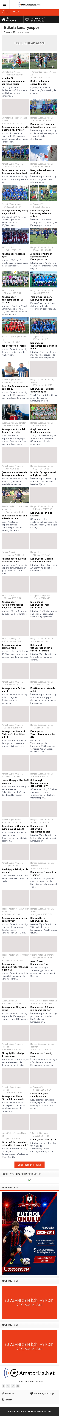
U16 (41, 336)
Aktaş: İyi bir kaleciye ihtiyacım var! (13, 1054)
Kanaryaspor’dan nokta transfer (43, 873)
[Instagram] (13, 1386)
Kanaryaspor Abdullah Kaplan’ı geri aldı (13, 430)
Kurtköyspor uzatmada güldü (42, 689)
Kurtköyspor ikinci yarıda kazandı (15, 870)
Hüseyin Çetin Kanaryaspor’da (39, 919)
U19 (41, 204)
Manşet (17, 72)
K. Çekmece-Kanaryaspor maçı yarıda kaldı (40, 604)
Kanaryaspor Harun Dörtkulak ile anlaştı (13, 1097)
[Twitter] (8, 1386)
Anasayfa (8, 32)
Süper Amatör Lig (45, 118)
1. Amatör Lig (7, 72)
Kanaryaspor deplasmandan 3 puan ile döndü (43, 345)
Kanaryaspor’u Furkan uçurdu (13, 689)
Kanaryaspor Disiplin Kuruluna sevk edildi (41, 560)
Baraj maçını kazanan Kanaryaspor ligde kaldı (14, 171)
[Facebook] (3, 1386)
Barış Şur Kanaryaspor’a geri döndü (15, 387)
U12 (41, 1087)
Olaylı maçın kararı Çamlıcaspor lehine (40, 430)
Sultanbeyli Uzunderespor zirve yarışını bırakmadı (41, 648)
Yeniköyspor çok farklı (14, 345)
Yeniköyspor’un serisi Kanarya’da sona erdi (41, 298)
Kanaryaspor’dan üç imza (41, 1054)
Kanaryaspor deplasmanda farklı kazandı (12, 299)
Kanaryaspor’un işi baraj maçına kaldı (15, 212)
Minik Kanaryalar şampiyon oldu (39, 1095)
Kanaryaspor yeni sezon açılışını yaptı (15, 919)
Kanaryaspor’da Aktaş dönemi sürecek (14, 560)
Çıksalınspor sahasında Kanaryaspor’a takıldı (14, 473)
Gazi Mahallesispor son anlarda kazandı (14, 517)
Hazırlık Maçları (21, 118)
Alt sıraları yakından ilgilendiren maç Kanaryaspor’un (41, 256)
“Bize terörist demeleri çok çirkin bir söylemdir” (15, 1143)
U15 (12, 290)
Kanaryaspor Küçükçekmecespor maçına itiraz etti (12, 604)
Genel (4, 336)
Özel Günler (35, 1000)
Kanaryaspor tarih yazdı (43, 1139)
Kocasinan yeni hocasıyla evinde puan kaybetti (15, 827)
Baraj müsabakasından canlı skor (42, 171)
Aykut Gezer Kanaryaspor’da (39, 962)
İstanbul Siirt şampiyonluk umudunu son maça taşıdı (13, 81)
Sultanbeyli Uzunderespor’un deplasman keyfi (39, 783)
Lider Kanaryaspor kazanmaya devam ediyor (40, 213)
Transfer (34, 382)
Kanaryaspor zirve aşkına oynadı (12, 646)
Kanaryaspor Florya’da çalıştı (14, 1008)
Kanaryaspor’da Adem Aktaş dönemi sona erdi (43, 125)
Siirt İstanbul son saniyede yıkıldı (39, 82)
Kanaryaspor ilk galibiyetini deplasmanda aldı (40, 829)
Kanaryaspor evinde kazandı (41, 514)
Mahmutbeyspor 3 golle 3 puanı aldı (15, 781)
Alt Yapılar (34, 204)
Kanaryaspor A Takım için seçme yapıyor (42, 1008)
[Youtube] (18, 1386)
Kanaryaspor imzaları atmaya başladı (42, 390)
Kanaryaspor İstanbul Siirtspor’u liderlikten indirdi (13, 734)
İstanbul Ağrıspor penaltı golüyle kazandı (43, 473)
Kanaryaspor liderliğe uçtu (13, 255)
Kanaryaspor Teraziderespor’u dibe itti (42, 734)
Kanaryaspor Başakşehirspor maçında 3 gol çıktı (15, 967)
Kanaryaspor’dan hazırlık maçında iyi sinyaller (15, 128)
